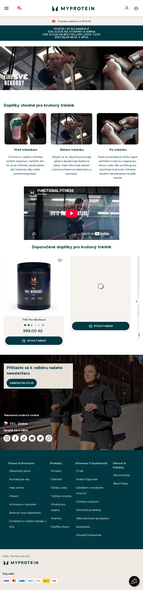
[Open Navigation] (6, 8)
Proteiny (56, 470)
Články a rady (59, 487)
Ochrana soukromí (87, 501)
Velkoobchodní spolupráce (92, 518)
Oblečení (56, 479)
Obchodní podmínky (88, 509)
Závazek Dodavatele (88, 535)
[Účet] (127, 8)
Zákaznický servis (20, 470)
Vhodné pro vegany (58, 507)
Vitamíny (56, 518)
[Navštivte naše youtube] (32, 438)
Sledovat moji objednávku (25, 512)
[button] (134, 581)
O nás (79, 470)
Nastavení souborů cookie (21, 415)
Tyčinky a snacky (61, 496)
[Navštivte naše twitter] (40, 438)
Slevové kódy (121, 475)
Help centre (16, 487)
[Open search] (19, 8)
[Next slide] (136, 301)
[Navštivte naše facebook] (15, 438)
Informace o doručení (22, 504)
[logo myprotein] (73, 8)
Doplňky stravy (60, 526)
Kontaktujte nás (19, 479)
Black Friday (120, 483)
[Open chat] (48, 438)
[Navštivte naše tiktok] (23, 438)
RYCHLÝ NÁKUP (36, 340)
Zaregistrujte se (22, 383)
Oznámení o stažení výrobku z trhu (27, 524)
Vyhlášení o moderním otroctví (89, 490)
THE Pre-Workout (34, 319)
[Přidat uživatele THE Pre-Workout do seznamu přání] (59, 260)
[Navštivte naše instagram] (6, 438)
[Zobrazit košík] (136, 8)
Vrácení (13, 496)
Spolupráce (83, 526)
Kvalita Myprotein (87, 479)
